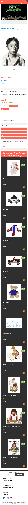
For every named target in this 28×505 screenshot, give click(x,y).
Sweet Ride (6, 271)
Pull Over (5, 209)
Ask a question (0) (5, 80)
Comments (5, 132)
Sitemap (5, 490)
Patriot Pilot (6, 240)
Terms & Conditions (8, 487)
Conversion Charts (7, 480)
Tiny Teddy (6, 302)
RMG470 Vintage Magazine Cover (12, 426)
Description (5, 126)
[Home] (14, 8)
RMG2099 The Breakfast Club (11, 395)
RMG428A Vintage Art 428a (10, 364)
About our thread (7, 478)
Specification (5, 129)
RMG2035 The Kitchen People (11, 457)
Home (3, 21)
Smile (4, 178)
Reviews (4, 138)
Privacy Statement (7, 485)
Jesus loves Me (7, 333)
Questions (4, 135)
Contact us (5, 492)
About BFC (5, 483)
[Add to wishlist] (24, 185)
